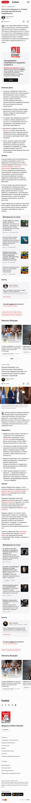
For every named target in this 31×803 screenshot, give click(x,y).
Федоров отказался (8, 502)
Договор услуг (5, 745)
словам (5, 439)
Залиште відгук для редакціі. (10, 306)
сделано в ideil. (24, 799)
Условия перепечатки (8, 751)
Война (4, 561)
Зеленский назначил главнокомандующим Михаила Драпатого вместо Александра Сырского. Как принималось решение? (11, 604)
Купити (11, 80)
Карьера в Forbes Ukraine (8, 742)
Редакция (4, 761)
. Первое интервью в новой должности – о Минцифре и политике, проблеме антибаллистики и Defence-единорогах (11, 572)
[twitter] (2, 705)
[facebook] (5, 705)
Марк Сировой (10, 378)
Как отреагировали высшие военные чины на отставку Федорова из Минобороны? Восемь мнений (11, 554)
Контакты (4, 737)
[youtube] (15, 705)
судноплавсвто (5, 314)
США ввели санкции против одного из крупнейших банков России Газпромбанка (11, 269)
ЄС (11, 312)
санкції (4, 312)
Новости (3, 6)
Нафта (15, 312)
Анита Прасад (9, 16)
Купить (5, 729)
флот (12, 314)
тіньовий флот (18, 314)
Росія (8, 312)
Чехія (19, 312)
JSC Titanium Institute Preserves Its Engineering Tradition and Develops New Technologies (11, 349)
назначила (22, 531)
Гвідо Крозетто (16, 649)
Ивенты (4, 748)
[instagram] (9, 705)
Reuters (5, 130)
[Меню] (28, 2)
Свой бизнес (6, 232)
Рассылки (4, 753)
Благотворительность (8, 770)
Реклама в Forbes (6, 768)
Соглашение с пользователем (10, 740)
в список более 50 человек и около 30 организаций (14, 166)
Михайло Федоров (6, 649)
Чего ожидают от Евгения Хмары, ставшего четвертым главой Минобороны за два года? (11, 589)
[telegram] (12, 705)
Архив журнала (6, 765)
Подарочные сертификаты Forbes (11, 773)
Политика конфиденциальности (11, 756)
